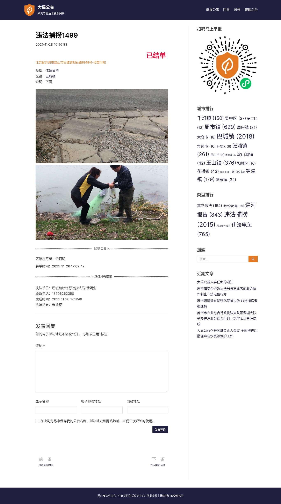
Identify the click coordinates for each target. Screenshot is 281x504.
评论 (40, 346)
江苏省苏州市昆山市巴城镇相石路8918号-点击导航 (71, 62)
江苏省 (230, 155)
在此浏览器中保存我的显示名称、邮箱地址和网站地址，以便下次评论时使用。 (98, 421)
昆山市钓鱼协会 (106, 495)
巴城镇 (50, 76)
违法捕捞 (52, 71)
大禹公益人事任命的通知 (215, 282)
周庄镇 (247, 127)
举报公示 (212, 10)
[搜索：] (227, 259)
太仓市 (206, 137)
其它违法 (209, 205)
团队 (226, 10)
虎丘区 (238, 171)
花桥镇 (208, 171)
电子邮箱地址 (91, 401)
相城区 (246, 163)
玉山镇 (221, 163)
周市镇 (220, 127)
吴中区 (235, 118)
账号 (237, 10)
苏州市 (225, 172)
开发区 (224, 146)
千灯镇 (210, 118)
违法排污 (223, 226)
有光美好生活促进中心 (131, 495)
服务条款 (152, 495)
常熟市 (206, 146)
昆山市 (217, 155)
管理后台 (251, 10)
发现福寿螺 (233, 206)
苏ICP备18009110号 (172, 495)
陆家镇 (226, 179)
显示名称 (42, 401)
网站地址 (133, 401)
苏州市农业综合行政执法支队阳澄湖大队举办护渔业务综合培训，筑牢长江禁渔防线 (226, 318)
